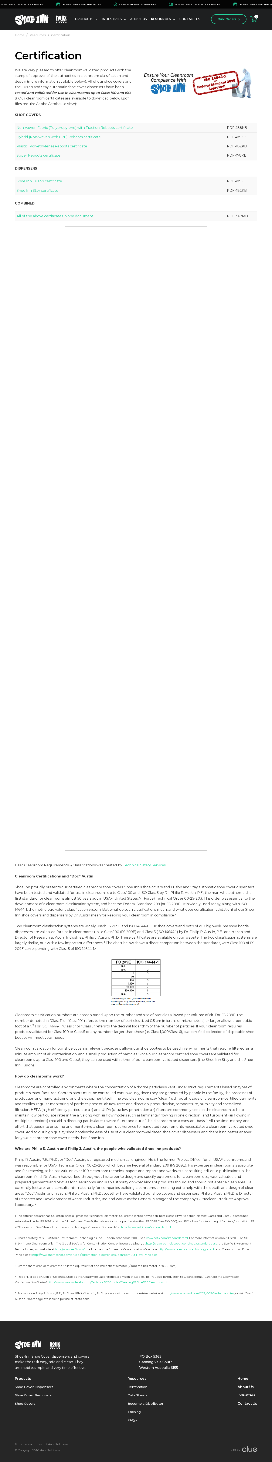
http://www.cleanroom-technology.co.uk (187, 1249)
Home (19, 35)
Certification (60, 35)
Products (84, 19)
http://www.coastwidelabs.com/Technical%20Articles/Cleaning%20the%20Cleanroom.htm (109, 1282)
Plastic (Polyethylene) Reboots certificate (52, 146)
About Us (138, 19)
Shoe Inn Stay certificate (37, 191)
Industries (246, 1395)
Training (134, 1412)
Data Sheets (137, 1395)
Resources (38, 35)
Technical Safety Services (144, 865)
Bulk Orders (227, 19)
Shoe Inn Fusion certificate (39, 181)
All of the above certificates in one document (55, 216)
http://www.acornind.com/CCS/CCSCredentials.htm (199, 1293)
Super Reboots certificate (38, 155)
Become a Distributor (145, 1404)
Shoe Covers (25, 1404)
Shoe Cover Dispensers (34, 1387)
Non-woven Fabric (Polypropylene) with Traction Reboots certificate (75, 128)
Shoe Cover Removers (33, 1395)
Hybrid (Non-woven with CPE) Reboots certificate (59, 137)
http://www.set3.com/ (70, 1249)
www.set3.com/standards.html (167, 1238)
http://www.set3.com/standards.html (146, 1227)
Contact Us (189, 19)
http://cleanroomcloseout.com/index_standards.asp (181, 1243)
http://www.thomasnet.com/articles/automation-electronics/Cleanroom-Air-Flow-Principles (94, 1254)
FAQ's (132, 1420)
